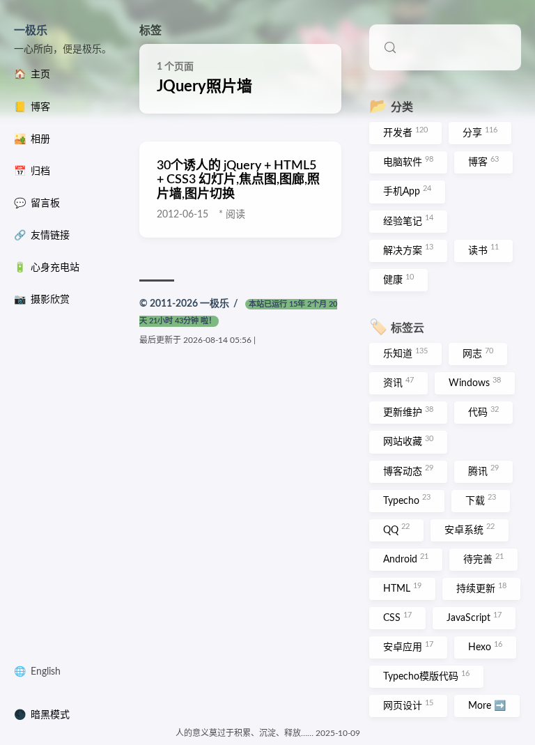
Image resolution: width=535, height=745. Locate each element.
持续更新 (481, 588)
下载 (480, 499)
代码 (483, 411)
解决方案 (408, 249)
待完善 (483, 558)
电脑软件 (408, 161)
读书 (483, 249)
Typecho (407, 499)
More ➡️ (487, 706)
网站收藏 (408, 441)
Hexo (485, 646)
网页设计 (408, 705)
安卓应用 (408, 646)
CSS (397, 617)
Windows (475, 382)
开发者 (405, 132)
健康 (398, 279)
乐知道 (405, 353)
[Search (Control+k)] (445, 47)
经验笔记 (408, 220)
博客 (483, 161)
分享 (480, 132)
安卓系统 (469, 529)
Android (405, 558)
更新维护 (408, 411)
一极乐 (30, 30)
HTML (402, 588)
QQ (396, 529)
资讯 (398, 382)
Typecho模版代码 (426, 676)
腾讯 (483, 470)
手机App (407, 191)
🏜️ (32, 139)
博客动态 (408, 470)
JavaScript (474, 617)
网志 (478, 353)
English (46, 672)
